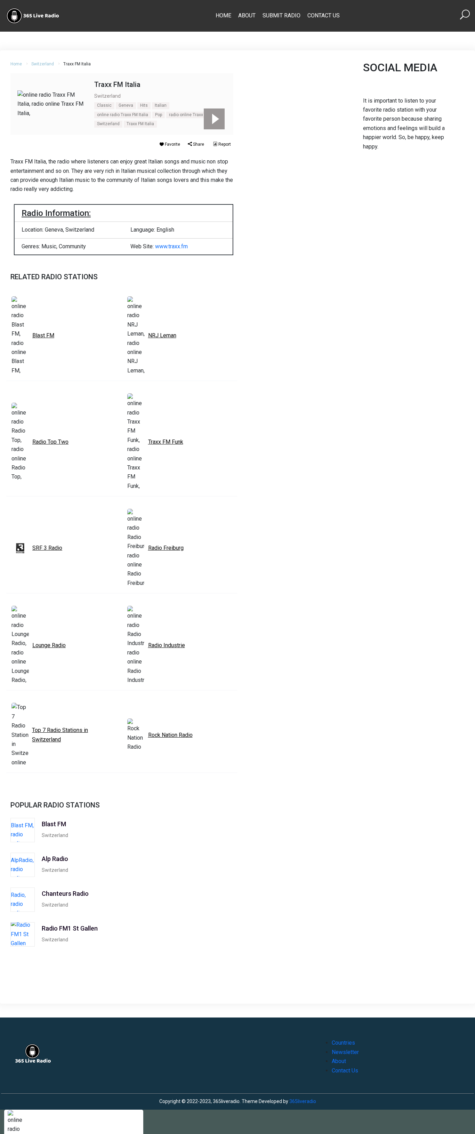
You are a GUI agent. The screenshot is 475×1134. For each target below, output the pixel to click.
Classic (104, 105)
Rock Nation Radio (170, 735)
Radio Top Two (50, 442)
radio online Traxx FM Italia (194, 114)
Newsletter (345, 1052)
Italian (161, 105)
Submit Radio (281, 15)
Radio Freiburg (166, 548)
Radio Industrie (166, 645)
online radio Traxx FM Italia (122, 114)
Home (223, 15)
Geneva (126, 105)
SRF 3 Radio (47, 548)
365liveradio (302, 1101)
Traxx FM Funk (165, 442)
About (247, 15)
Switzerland (42, 64)
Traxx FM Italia (140, 123)
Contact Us (323, 15)
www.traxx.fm (171, 246)
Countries (343, 1042)
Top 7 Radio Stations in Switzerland (60, 734)
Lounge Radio (49, 645)
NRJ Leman (162, 335)
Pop (158, 114)
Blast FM (43, 335)
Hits (144, 105)
